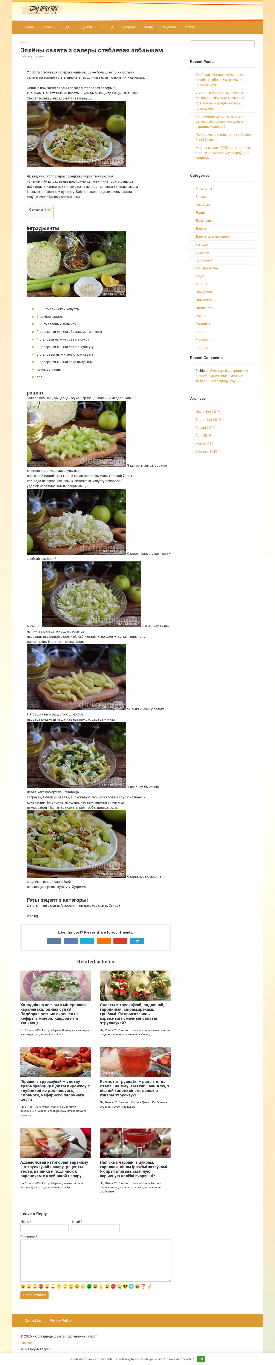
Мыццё (202, 284)
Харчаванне (205, 340)
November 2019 (208, 412)
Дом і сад (203, 221)
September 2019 (208, 420)
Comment (28, 1237)
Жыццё (107, 27)
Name (26, 1222)
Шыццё (202, 348)
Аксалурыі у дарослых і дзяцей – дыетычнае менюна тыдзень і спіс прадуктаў (222, 376)
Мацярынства (207, 268)
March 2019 (204, 444)
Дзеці (67, 27)
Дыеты (87, 27)
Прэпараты (205, 308)
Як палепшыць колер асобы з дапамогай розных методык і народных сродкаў (220, 121)
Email (77, 1222)
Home (29, 27)
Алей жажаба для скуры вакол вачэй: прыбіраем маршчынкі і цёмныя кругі (220, 80)
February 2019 (206, 451)
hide (47, 209)
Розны (201, 316)
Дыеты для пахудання (213, 236)
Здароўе (129, 27)
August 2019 (205, 428)
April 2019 (203, 436)
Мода (148, 27)
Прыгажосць (206, 300)
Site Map (26, 1343)
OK (201, 1359)
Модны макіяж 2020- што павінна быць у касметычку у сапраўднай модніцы (223, 153)
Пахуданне (204, 292)
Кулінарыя (204, 260)
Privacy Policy (60, 1321)
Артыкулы (204, 189)
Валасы (48, 27)
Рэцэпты (168, 27)
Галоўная (203, 205)
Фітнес (190, 27)
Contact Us (33, 1321)
